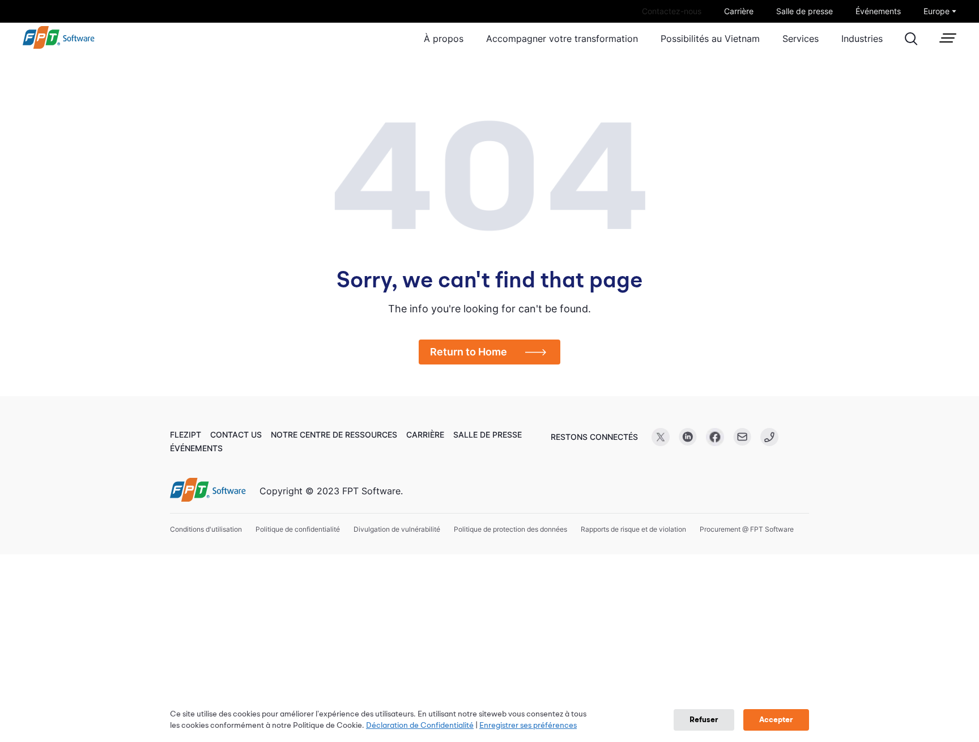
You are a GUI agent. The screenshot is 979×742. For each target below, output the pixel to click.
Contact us (236, 434)
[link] (59, 46)
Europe (936, 11)
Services (800, 38)
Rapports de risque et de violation (633, 529)
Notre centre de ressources (334, 434)
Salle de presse (804, 11)
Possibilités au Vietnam (710, 38)
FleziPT (185, 434)
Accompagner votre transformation (562, 38)
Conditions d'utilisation (206, 529)
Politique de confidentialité (298, 529)
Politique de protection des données (510, 529)
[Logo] (208, 491)
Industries (862, 38)
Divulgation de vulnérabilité (397, 529)
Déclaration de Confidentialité (420, 726)
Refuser (703, 720)
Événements (878, 11)
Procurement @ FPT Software (747, 529)
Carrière (739, 11)
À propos (443, 38)
